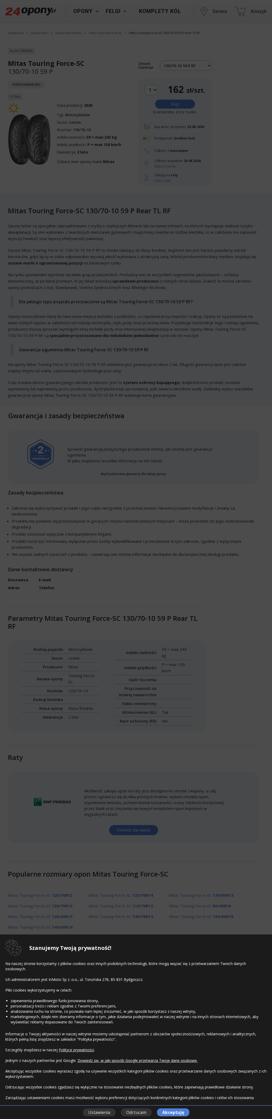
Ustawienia (99, 1112)
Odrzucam (136, 1112)
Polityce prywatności (76, 1049)
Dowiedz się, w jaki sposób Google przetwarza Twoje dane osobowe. (138, 1060)
